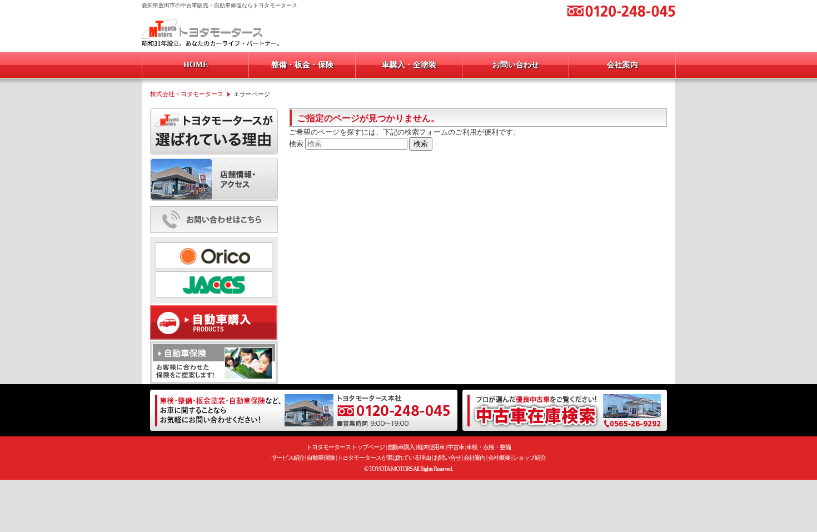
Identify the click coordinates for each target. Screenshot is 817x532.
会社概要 (499, 457)
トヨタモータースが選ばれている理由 (384, 457)
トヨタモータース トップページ (345, 447)
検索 (296, 144)
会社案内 (475, 457)
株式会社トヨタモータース (186, 94)
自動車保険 (321, 457)
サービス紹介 (287, 457)
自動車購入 (401, 447)
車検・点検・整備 (488, 447)
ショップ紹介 (528, 457)
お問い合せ (447, 457)
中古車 (455, 447)
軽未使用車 (431, 447)
